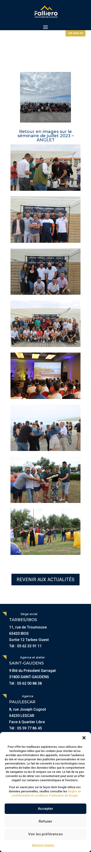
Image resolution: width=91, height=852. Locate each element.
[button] (84, 737)
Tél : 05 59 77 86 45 (25, 728)
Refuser (45, 821)
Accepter (45, 809)
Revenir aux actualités (45, 579)
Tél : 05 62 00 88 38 (25, 683)
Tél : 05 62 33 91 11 (25, 646)
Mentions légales (43, 845)
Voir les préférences (45, 834)
